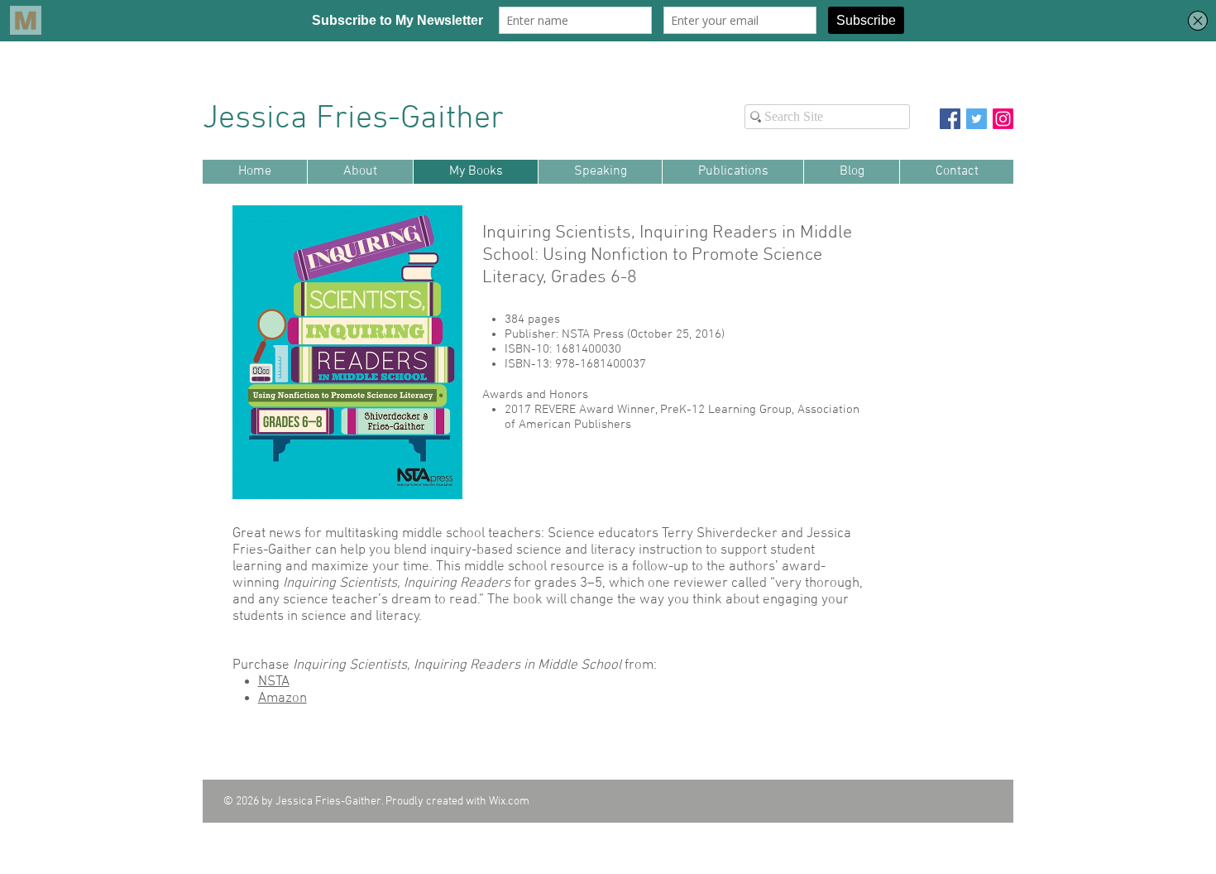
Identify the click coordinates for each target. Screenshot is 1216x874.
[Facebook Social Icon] (950, 118)
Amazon (282, 698)
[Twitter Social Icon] (976, 118)
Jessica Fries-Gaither (357, 119)
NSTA (274, 682)
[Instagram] (1003, 118)
